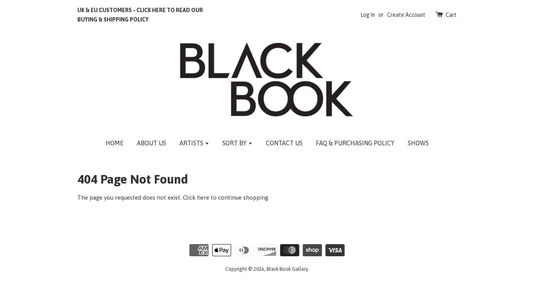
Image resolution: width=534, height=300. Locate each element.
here (203, 197)
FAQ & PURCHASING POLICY (355, 142)
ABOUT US (151, 142)
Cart (451, 15)
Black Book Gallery (287, 269)
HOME (115, 142)
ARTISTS (192, 142)
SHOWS (418, 142)
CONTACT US (284, 142)
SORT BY (235, 142)
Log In (367, 15)
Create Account (406, 15)
